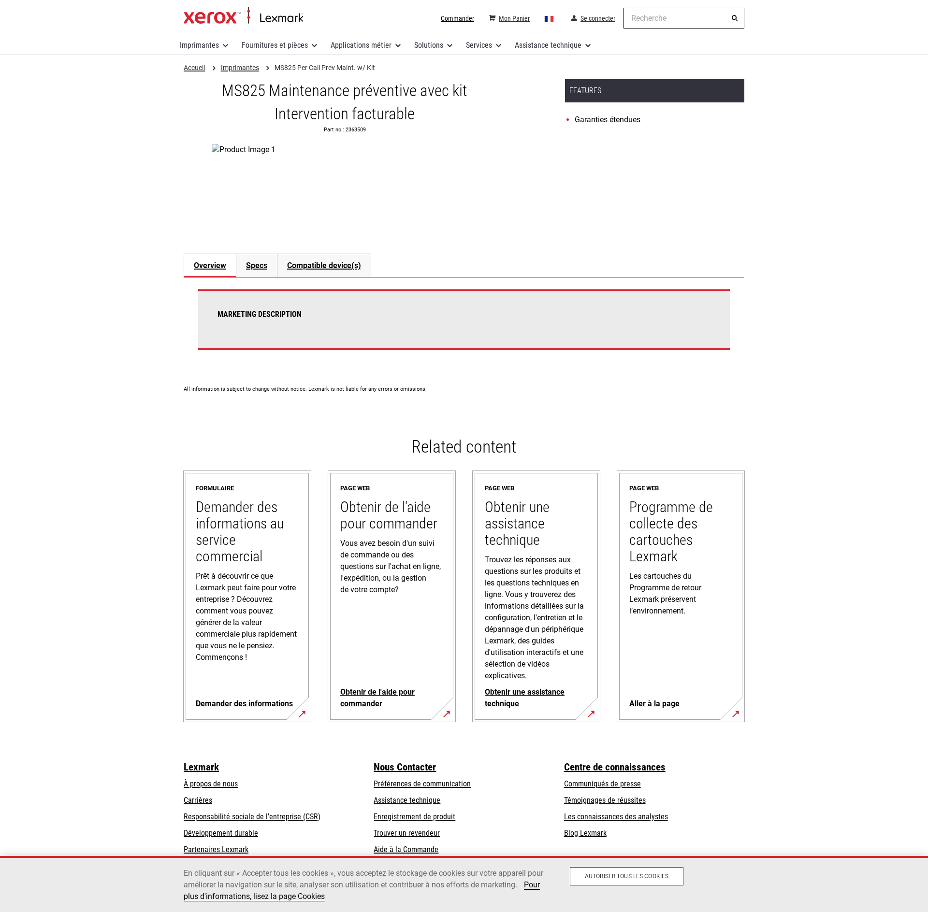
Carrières (198, 800)
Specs (256, 265)
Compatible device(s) (324, 265)
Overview (210, 265)
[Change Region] (549, 18)
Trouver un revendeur (407, 833)
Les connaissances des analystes (616, 816)
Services (479, 45)
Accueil (243, 16)
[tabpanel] (464, 325)
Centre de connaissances (615, 767)
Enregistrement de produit (414, 816)
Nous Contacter (405, 767)
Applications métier (361, 45)
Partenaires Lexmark (216, 849)
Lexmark (201, 767)
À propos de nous (211, 783)
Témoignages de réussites (605, 800)
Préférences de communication (422, 783)
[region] (464, 884)
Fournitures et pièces (275, 45)
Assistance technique (548, 45)
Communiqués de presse (602, 783)
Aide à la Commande (406, 849)
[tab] (210, 265)
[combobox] (684, 18)
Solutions (428, 45)
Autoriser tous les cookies (626, 876)
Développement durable (221, 833)
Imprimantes (199, 45)
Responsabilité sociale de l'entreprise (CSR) (252, 816)
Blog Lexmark (585, 833)
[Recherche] (734, 18)
